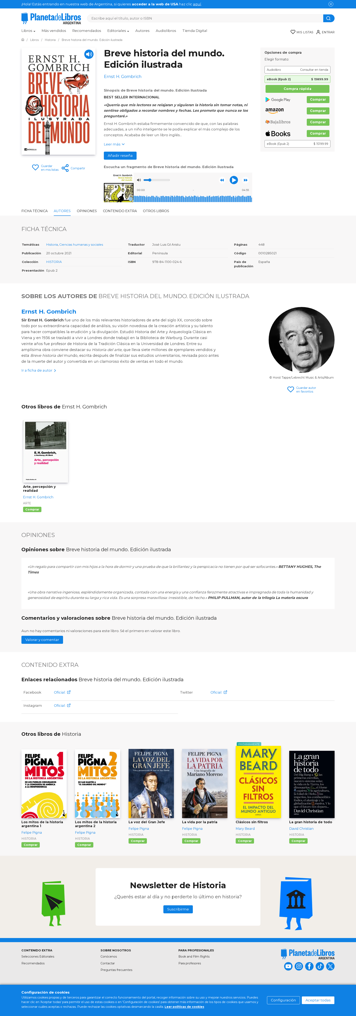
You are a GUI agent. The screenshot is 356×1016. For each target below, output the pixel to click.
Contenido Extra (120, 211)
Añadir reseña (120, 155)
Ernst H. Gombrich (48, 311)
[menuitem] (28, 32)
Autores (142, 31)
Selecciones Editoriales (37, 956)
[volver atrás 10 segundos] (222, 180)
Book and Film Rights (194, 956)
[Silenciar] (139, 180)
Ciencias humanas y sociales (81, 244)
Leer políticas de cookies (184, 1007)
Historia (52, 244)
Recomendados (86, 31)
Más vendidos (54, 31)
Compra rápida (297, 89)
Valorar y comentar (42, 640)
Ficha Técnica (34, 211)
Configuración (283, 1000)
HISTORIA (54, 262)
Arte (27, 503)
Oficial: (60, 692)
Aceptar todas (318, 1000)
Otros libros (156, 211)
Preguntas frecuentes (116, 970)
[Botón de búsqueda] (329, 18)
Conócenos (109, 956)
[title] (308, 954)
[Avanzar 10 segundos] (245, 180)
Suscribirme (178, 909)
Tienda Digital (194, 31)
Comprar (318, 99)
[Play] (89, 54)
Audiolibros (166, 31)
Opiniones (87, 211)
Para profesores (189, 963)
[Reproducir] (234, 180)
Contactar (108, 963)
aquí (197, 4)
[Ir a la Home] (22, 40)
